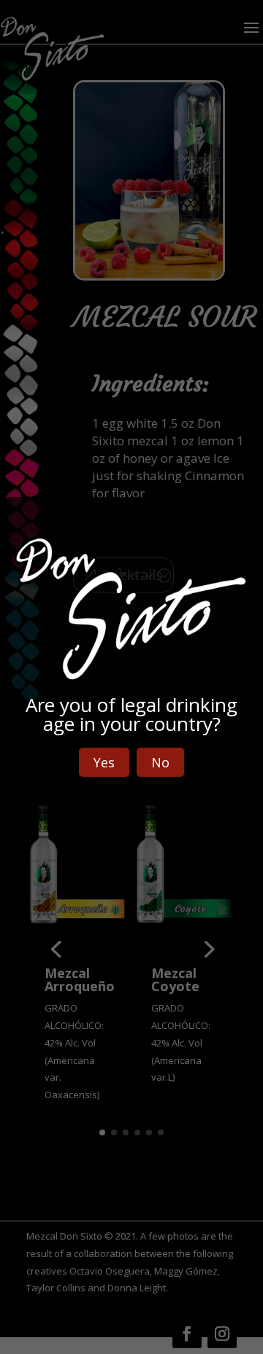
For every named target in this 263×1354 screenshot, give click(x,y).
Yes (104, 762)
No (160, 762)
